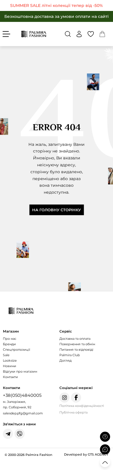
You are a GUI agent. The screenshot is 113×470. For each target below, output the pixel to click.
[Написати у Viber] (19, 434)
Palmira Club (69, 355)
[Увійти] (79, 34)
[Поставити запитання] (105, 437)
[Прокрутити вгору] (105, 462)
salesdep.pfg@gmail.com (23, 413)
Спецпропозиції (16, 350)
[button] (67, 34)
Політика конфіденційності (81, 406)
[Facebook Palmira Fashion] (76, 397)
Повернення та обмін (77, 344)
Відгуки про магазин (20, 371)
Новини (9, 366)
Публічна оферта (73, 412)
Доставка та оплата (74, 339)
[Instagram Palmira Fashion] (64, 397)
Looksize (10, 360)
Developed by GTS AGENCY (86, 454)
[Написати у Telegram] (8, 434)
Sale (6, 355)
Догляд (65, 360)
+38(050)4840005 (22, 395)
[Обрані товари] (90, 34)
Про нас (9, 339)
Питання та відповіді (76, 350)
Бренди (9, 344)
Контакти (10, 377)
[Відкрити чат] (105, 449)
